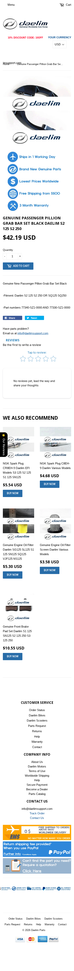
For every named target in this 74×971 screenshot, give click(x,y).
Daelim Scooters (37, 720)
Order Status (37, 710)
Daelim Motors (37, 766)
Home (6, 64)
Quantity (8, 249)
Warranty (37, 741)
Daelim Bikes (37, 715)
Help (37, 736)
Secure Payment (37, 784)
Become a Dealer (37, 789)
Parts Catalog (37, 793)
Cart (68, 4)
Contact (37, 747)
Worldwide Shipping (37, 775)
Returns (37, 731)
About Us (37, 761)
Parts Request (37, 725)
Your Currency (59, 37)
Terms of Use (37, 771)
